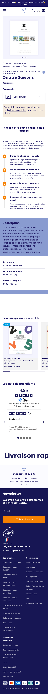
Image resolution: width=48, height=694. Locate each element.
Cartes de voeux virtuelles (10, 599)
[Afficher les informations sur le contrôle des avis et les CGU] (38, 403)
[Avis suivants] (43, 422)
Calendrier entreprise (12, 618)
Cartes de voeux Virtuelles (12, 66)
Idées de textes (33, 594)
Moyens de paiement (12, 672)
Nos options (31, 576)
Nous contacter (33, 562)
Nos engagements (11, 650)
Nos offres (7, 623)
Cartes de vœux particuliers (10, 656)
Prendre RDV (31, 567)
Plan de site (8, 676)
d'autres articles (17, 110)
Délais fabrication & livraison (35, 587)
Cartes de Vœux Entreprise (16, 63)
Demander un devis (34, 572)
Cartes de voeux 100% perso (12, 607)
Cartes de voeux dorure (10, 576)
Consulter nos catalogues (9, 629)
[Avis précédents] (4, 422)
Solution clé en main (35, 581)
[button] (27, 4)
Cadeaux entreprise (11, 613)
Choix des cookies (34, 603)
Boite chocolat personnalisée (9, 584)
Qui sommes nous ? (11, 645)
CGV (5, 662)
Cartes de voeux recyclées (10, 591)
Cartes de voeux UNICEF (10, 568)
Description (8, 83)
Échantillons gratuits (12, 562)
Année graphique (12, 359)
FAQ (28, 598)
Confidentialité (9, 667)
